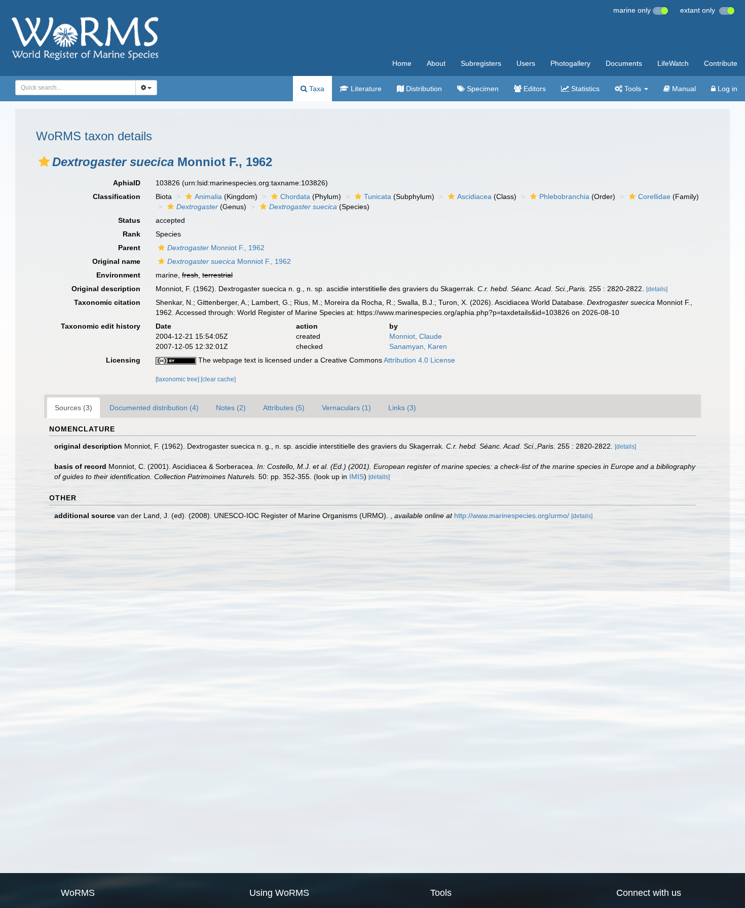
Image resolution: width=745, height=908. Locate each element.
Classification (116, 196)
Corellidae (654, 196)
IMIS (356, 476)
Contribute (720, 63)
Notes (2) (231, 408)
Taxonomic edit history (100, 326)
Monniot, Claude (415, 336)
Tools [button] (632, 89)
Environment (118, 275)
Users (525, 63)
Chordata (295, 196)
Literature (365, 89)
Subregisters (481, 63)
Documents (624, 63)
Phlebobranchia (564, 196)
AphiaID (126, 183)
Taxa (315, 89)
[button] (44, 161)
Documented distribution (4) (154, 408)
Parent (129, 248)
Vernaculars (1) (346, 408)
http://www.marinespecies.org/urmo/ (511, 515)
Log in (726, 89)
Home (402, 63)
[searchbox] (73, 88)
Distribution (423, 89)
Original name (116, 261)
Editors (534, 89)
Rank (131, 234)
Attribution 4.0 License (419, 360)
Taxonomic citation (107, 302)
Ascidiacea (474, 196)
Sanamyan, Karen (418, 346)
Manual (683, 89)
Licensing (123, 360)
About (436, 63)
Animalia (208, 196)
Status (129, 220)
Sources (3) (73, 408)
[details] (656, 289)
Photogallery (570, 63)
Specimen (482, 89)
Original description (105, 289)
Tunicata (377, 196)
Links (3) (402, 408)
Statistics (584, 89)
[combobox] (75, 87)
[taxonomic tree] (178, 379)
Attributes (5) (284, 408)
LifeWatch (673, 63)
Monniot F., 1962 (216, 248)
